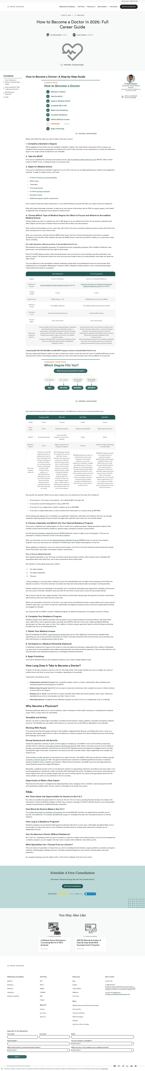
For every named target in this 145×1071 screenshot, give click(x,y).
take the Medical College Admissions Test (82, 159)
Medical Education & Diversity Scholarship (86, 1005)
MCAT (42, 985)
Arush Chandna (81, 35)
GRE (41, 996)
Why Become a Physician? (9, 93)
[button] (67, 6)
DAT (41, 981)
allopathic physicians (49, 247)
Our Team (43, 1013)
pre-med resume (37, 188)
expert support (99, 208)
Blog (74, 981)
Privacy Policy (77, 1009)
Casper (42, 1000)
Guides (75, 985)
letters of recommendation (48, 177)
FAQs (6, 97)
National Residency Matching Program (65, 540)
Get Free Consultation (129, 6)
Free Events (113, 6)
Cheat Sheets (77, 988)
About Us (43, 1016)
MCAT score (34, 181)
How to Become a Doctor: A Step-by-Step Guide (12, 82)
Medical (9, 981)
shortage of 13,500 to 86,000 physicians (60, 746)
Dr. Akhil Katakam (56, 35)
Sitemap (75, 1020)
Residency (10, 985)
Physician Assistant (13, 996)
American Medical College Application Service (54, 285)
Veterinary (10, 992)
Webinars (75, 992)
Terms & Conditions (79, 1013)
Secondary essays (36, 195)
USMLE (42, 988)
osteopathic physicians (80, 247)
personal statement (43, 191)
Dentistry (10, 988)
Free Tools (76, 996)
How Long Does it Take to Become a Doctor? (12, 88)
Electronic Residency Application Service (45, 533)
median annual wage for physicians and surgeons (45, 812)
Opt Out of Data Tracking (81, 1024)
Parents (42, 1009)
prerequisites (49, 149)
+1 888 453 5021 (133, 1)
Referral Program (78, 1016)
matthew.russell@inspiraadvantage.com (117, 994)
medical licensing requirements (58, 634)
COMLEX (42, 992)
